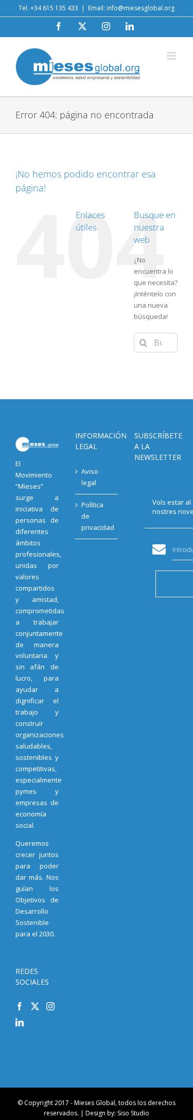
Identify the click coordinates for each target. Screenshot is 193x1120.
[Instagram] (50, 1006)
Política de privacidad (97, 516)
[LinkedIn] (19, 1022)
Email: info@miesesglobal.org (131, 8)
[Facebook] (19, 1006)
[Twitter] (35, 1006)
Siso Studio (133, 1113)
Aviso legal (89, 477)
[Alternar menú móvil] (172, 55)
